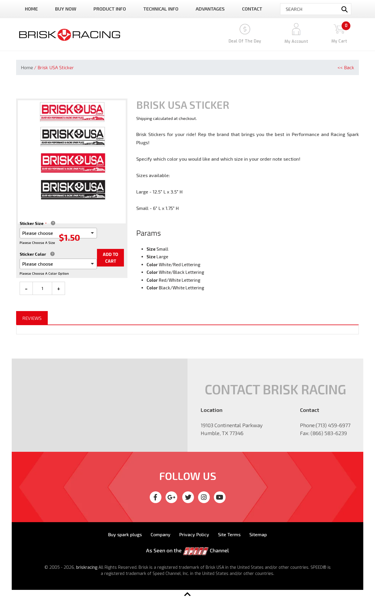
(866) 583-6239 (329, 433)
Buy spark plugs (125, 534)
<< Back (346, 67)
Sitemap (258, 534)
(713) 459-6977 (333, 425)
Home (27, 67)
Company (161, 534)
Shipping (144, 118)
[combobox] (315, 9)
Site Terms (229, 534)
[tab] (32, 318)
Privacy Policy (194, 534)
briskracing (86, 567)
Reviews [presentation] (32, 318)
